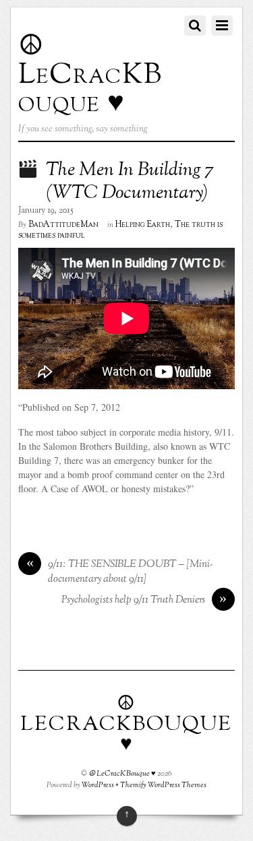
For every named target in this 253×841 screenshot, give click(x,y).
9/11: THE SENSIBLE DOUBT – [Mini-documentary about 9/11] (119, 572)
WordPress (98, 785)
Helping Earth (142, 225)
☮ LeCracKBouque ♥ (122, 773)
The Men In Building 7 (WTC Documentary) (130, 182)
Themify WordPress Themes (163, 785)
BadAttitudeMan (63, 225)
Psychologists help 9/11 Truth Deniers (144, 600)
